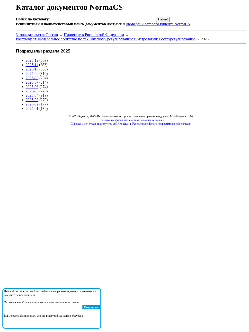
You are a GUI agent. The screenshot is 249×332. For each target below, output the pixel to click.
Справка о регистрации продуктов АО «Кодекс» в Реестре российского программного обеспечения (131, 123)
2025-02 (32, 104)
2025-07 (32, 82)
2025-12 (32, 60)
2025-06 (32, 87)
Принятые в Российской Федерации (94, 35)
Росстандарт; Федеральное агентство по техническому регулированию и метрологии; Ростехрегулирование (105, 39)
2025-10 (32, 69)
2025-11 (32, 65)
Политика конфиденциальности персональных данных (131, 120)
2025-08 (32, 78)
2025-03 (32, 100)
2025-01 (32, 108)
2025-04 (32, 95)
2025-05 (32, 91)
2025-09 (32, 73)
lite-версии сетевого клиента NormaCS (158, 24)
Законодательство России (37, 35)
